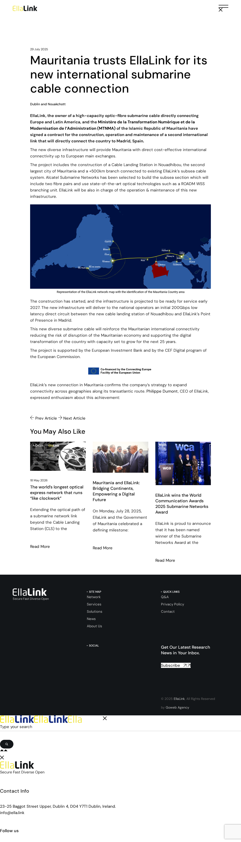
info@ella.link (12, 812)
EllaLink (179, 699)
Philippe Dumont (162, 391)
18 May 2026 (39, 480)
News (91, 618)
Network (94, 597)
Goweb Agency (177, 707)
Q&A (165, 597)
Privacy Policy (172, 604)
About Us (94, 626)
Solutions (94, 611)
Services (94, 604)
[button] (223, 8)
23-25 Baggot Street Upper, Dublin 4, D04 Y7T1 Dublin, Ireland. (58, 806)
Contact (168, 611)
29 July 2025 (39, 49)
